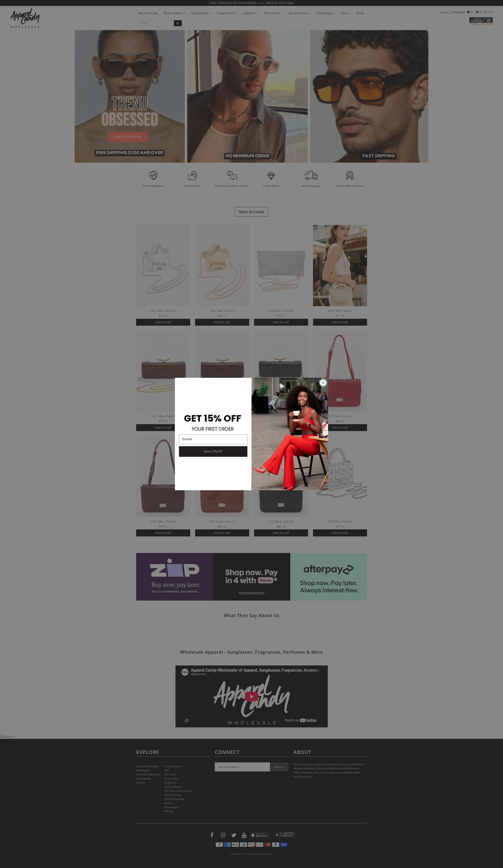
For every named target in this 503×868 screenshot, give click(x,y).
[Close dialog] (323, 382)
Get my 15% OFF (213, 451)
